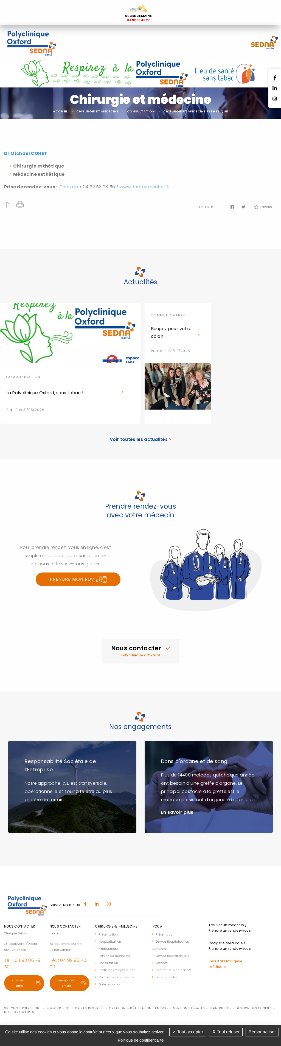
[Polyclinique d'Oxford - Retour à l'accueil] (31, 42)
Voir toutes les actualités (141, 439)
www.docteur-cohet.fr (145, 187)
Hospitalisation (110, 942)
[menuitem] (120, 934)
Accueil (60, 111)
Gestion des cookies (254, 1008)
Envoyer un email (21, 983)
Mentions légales (189, 1008)
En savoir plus (177, 812)
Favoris (266, 207)
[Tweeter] (243, 207)
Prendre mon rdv (73, 579)
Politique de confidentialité (141, 1040)
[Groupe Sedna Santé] (264, 42)
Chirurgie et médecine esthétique (195, 111)
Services (161, 963)
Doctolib (69, 187)
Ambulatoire (108, 949)
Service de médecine (114, 956)
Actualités (141, 282)
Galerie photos (109, 984)
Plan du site (220, 1008)
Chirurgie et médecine (97, 111)
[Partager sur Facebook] (232, 207)
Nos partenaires (19, 1012)
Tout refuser (228, 1032)
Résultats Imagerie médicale (225, 964)
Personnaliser (262, 1032)
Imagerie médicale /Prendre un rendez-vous (230, 946)
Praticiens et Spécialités (116, 970)
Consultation (141, 111)
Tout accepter (189, 1032)
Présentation (108, 934)
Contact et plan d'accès (116, 977)
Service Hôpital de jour (172, 956)
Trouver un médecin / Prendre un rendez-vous (230, 928)
